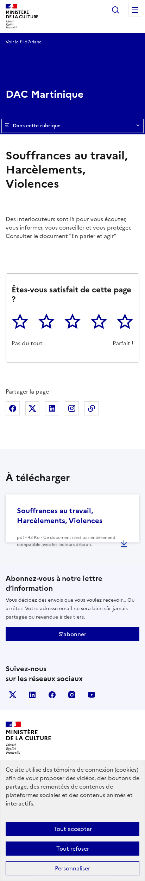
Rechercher (115, 10)
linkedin (32, 695)
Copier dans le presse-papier (91, 408)
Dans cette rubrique (37, 125)
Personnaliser (72, 868)
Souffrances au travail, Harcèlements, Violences (59, 515)
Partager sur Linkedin (52, 408)
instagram (72, 695)
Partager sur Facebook (13, 408)
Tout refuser (72, 848)
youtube (91, 695)
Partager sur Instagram (72, 408)
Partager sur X (32, 408)
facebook (52, 695)
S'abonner (72, 634)
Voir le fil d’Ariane (24, 42)
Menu (135, 10)
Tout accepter (72, 829)
